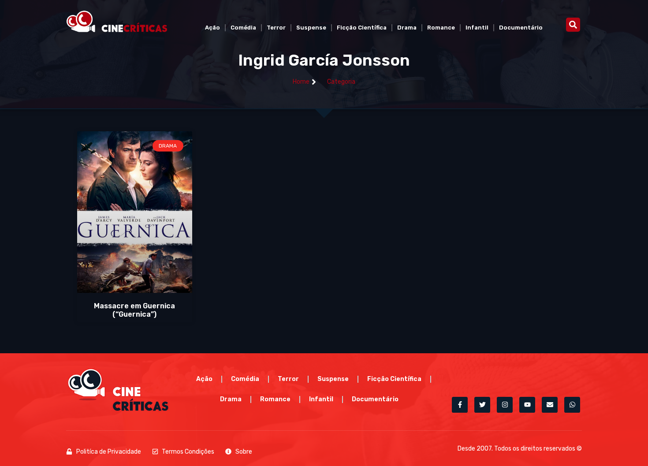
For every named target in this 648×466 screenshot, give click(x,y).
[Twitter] (482, 405)
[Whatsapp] (572, 405)
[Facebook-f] (460, 405)
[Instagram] (505, 405)
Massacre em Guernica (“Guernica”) (134, 310)
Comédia (243, 27)
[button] (573, 25)
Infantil (477, 27)
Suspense (311, 27)
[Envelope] (550, 405)
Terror (276, 27)
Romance (441, 27)
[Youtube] (527, 405)
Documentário (521, 27)
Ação (212, 27)
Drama (407, 27)
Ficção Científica (362, 27)
